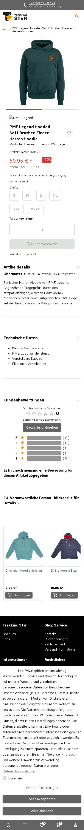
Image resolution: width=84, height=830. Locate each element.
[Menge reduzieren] (14, 230)
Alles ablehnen (42, 811)
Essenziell (15, 778)
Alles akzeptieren (42, 799)
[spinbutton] (42, 230)
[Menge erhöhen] (70, 230)
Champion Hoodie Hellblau (23, 570)
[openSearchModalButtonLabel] (77, 16)
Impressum (70, 754)
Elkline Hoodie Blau (64, 570)
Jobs (6, 639)
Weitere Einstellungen (42, 787)
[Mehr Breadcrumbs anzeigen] (5, 29)
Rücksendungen (56, 639)
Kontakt (50, 634)
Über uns (9, 634)
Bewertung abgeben (42, 427)
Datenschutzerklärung (19, 771)
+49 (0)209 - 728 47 (42, 3)
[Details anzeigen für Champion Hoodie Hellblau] (24, 545)
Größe (13, 188)
